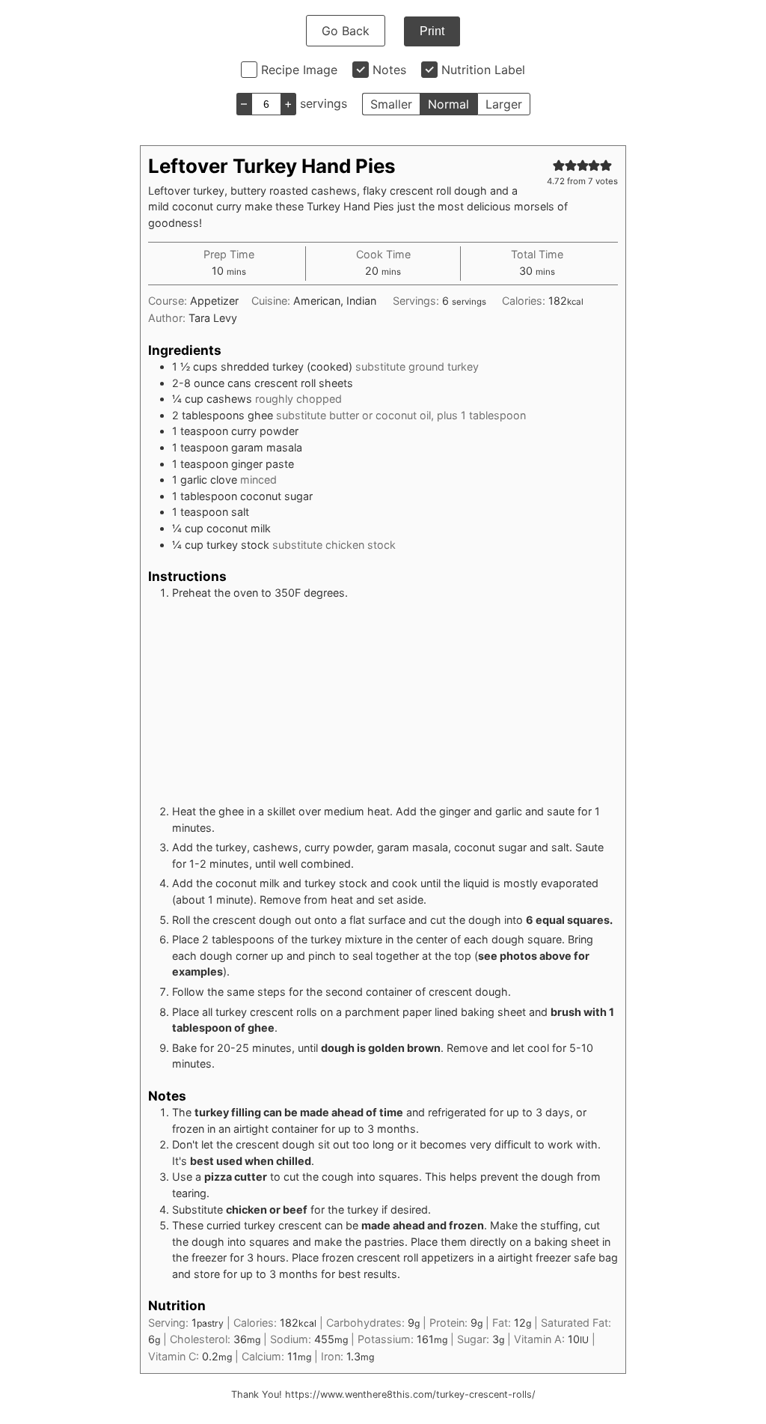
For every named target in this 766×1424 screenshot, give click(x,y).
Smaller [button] (391, 104)
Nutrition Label (483, 69)
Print (432, 31)
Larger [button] (503, 104)
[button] (559, 165)
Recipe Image (299, 69)
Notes (389, 69)
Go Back (346, 30)
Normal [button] (448, 104)
